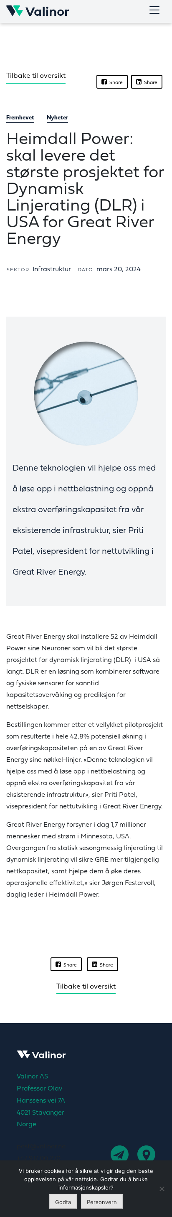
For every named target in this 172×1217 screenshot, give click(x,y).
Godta (63, 1202)
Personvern (102, 1202)
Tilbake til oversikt (36, 75)
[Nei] (161, 1189)
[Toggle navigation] (154, 10)
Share (115, 82)
